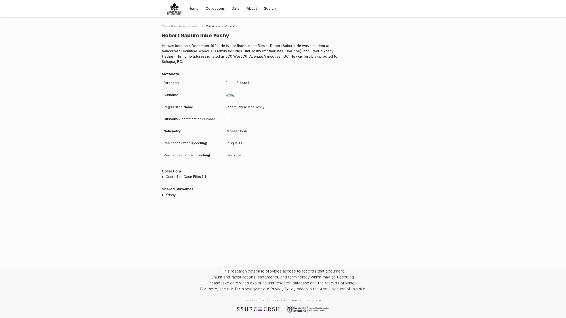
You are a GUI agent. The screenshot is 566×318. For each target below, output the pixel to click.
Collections (215, 8)
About (252, 8)
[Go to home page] (174, 8)
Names (183, 26)
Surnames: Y (196, 26)
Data (235, 8)
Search (270, 8)
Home (194, 8)
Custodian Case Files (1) (186, 176)
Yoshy (230, 95)
